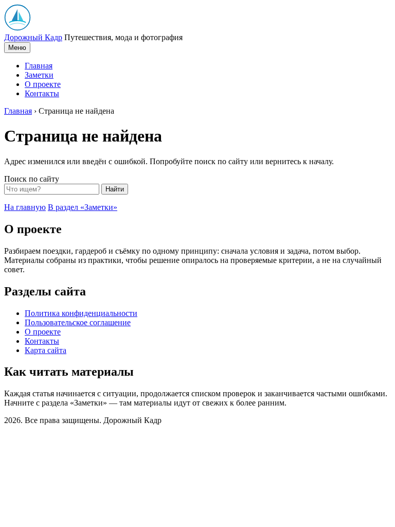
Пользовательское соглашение (78, 322)
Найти (114, 189)
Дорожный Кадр (33, 37)
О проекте (43, 84)
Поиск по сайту (31, 178)
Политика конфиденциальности (81, 313)
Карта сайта (45, 350)
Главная (38, 65)
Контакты (42, 93)
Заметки (39, 75)
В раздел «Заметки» (82, 207)
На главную (25, 207)
